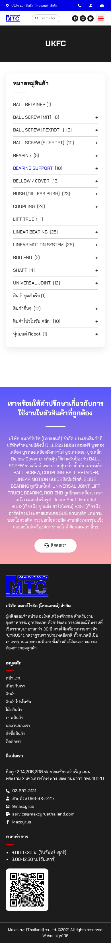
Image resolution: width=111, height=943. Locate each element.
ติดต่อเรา (13, 741)
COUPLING (24, 206)
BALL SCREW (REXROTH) (38, 130)
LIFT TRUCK (25, 219)
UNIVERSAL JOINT (32, 283)
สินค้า (11, 694)
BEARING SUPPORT (33, 168)
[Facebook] (75, 18)
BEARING (22, 155)
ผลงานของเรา (18, 726)
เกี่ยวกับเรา (15, 686)
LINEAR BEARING (30, 232)
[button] (100, 18)
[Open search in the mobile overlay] (46, 18)
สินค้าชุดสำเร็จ (26, 296)
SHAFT (20, 270)
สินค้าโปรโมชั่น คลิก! (32, 321)
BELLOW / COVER (31, 181)
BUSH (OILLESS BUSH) (36, 194)
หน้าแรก (13, 678)
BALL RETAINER (29, 104)
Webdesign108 (55, 935)
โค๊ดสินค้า (14, 710)
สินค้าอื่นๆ (22, 308)
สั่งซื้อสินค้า (15, 733)
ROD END (22, 257)
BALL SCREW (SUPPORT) (38, 143)
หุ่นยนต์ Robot (26, 334)
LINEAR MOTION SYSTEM (38, 245)
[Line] (83, 18)
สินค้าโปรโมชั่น (18, 702)
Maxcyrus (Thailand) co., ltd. (32, 929)
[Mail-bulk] (90, 18)
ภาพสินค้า (14, 718)
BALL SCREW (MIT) (32, 117)
